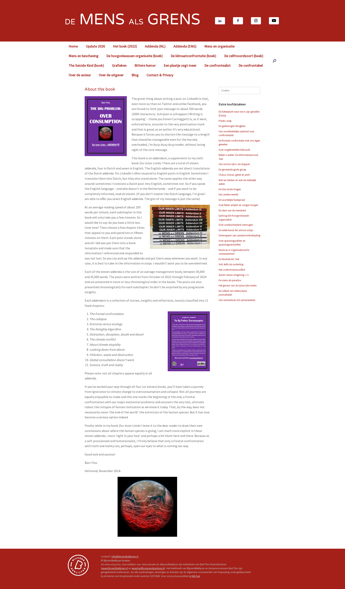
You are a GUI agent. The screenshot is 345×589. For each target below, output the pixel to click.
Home (73, 46)
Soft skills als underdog (231, 264)
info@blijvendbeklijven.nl (124, 556)
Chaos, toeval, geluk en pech (234, 174)
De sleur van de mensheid (232, 210)
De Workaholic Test (229, 259)
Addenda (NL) (155, 46)
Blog (135, 75)
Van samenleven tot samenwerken (237, 300)
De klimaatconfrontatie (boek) (193, 55)
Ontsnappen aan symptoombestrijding (239, 235)
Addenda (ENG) (184, 46)
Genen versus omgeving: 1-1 (234, 275)
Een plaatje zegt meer (180, 65)
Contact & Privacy (160, 75)
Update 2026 (95, 46)
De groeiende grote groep (232, 169)
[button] (274, 61)
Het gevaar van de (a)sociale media (238, 285)
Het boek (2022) (125, 46)
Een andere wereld (228, 194)
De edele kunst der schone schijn (236, 230)
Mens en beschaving (83, 55)
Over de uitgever (111, 75)
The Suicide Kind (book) (86, 65)
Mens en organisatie (219, 46)
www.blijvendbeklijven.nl (115, 568)
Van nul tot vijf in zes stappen (234, 164)
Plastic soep (225, 121)
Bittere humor (145, 65)
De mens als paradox (230, 280)
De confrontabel (251, 65)
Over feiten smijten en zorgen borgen (238, 205)
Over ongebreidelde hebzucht (234, 149)
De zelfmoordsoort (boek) (243, 55)
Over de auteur (80, 75)
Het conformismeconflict (232, 269)
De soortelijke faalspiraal (232, 200)
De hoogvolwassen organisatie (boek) (134, 55)
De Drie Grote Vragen (230, 189)
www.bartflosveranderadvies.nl (148, 568)
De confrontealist (217, 65)
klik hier (196, 576)
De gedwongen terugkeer (232, 126)
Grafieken (119, 65)
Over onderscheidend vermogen (236, 225)
